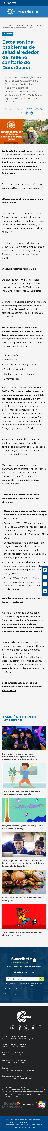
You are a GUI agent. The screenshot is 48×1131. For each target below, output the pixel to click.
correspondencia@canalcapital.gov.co (17, 1078)
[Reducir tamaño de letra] (45, 577)
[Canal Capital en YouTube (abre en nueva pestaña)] (33, 1030)
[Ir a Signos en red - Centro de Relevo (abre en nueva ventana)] (45, 591)
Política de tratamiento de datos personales (23, 1119)
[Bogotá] (11, 1105)
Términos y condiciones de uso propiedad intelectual (24, 1123)
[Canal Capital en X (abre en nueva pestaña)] (13, 1030)
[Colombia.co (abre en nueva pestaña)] (42, 1105)
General (8, 34)
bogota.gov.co (28, 1105)
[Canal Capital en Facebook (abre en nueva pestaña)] (19, 1030)
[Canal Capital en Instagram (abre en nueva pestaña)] (26, 1030)
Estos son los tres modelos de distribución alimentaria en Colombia (22, 687)
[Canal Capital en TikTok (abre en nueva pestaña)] (40, 1030)
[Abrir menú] (37, 11)
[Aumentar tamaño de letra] (45, 584)
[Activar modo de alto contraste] (45, 570)
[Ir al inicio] (24, 1017)
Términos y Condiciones (18, 1122)
